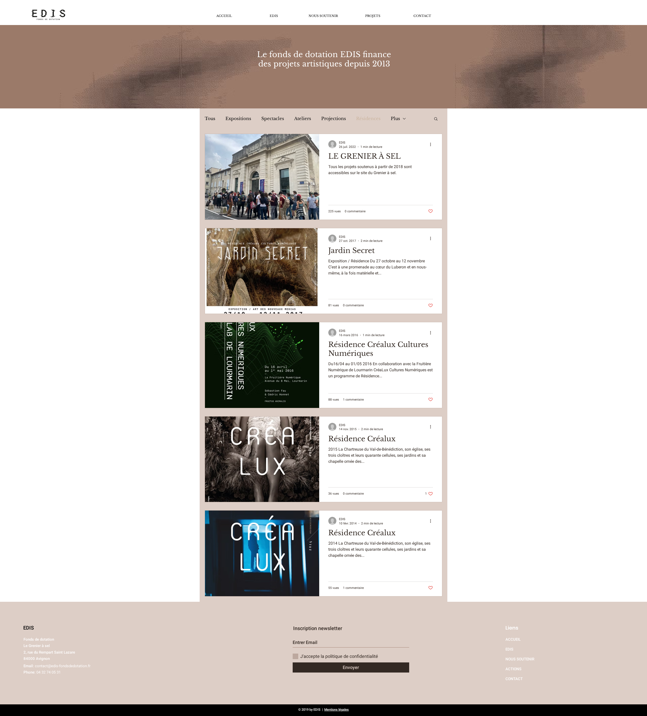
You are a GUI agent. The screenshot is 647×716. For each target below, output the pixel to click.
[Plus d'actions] (432, 144)
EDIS (509, 649)
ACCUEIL (513, 639)
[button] (435, 119)
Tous (210, 118)
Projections (333, 118)
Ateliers (302, 118)
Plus (395, 118)
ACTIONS (513, 669)
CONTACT (514, 679)
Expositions (238, 118)
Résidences (368, 118)
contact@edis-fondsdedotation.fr (62, 666)
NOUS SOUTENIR (519, 659)
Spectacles (272, 118)
